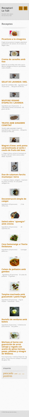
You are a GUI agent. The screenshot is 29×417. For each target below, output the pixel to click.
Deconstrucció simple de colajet (14, 199)
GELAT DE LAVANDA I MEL (14, 81)
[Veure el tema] (14, 33)
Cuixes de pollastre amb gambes (14, 270)
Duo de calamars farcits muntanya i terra (13, 175)
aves (15, 374)
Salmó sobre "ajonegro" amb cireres (13, 222)
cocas (23, 373)
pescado (8, 373)
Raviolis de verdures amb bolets (14, 320)
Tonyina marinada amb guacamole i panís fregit (14, 295)
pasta (20, 373)
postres (7, 376)
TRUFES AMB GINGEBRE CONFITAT (13, 124)
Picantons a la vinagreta (14, 39)
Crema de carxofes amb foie (13, 60)
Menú (25, 8)
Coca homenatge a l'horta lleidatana (14, 245)
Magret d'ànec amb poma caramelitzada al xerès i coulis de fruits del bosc (14, 147)
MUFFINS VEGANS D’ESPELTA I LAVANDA (12, 101)
